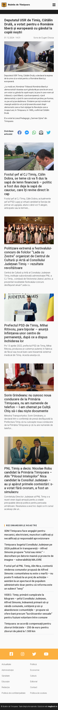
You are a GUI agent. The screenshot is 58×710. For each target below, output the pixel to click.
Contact (33, 687)
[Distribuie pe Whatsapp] (34, 132)
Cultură (33, 676)
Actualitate (6, 664)
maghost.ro (52, 706)
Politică (33, 664)
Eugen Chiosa (48, 38)
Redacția (6, 687)
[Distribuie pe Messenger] (27, 132)
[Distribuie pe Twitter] (48, 132)
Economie (34, 670)
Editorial (33, 681)
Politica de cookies (38, 693)
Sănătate (6, 676)
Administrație (8, 670)
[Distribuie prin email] (41, 132)
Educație (5, 681)
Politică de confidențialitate (13, 693)
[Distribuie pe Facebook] (19, 132)
